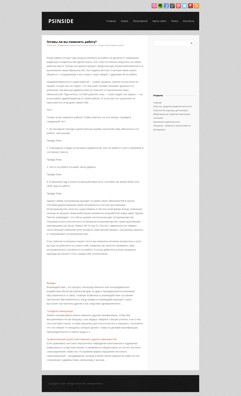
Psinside (61, 20)
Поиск (174, 21)
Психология (51, 45)
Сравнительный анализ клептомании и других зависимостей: (82, 339)
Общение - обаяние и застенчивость (172, 125)
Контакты (188, 21)
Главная (111, 21)
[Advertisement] (85, 264)
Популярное (140, 21)
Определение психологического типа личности (77, 45)
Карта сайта (159, 21)
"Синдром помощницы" (60, 311)
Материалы (159, 129)
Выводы (51, 283)
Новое (124, 21)
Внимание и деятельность (166, 121)
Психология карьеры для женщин (170, 110)
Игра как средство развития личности (172, 106)
